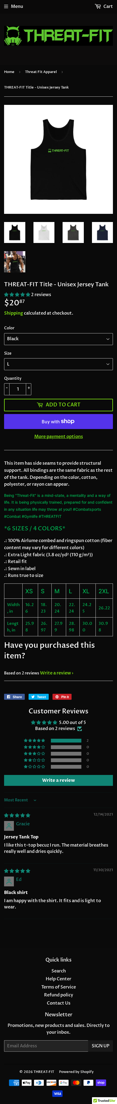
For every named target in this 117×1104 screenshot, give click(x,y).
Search (58, 971)
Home (9, 71)
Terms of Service (58, 987)
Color (9, 328)
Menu (17, 7)
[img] (17, 816)
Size (7, 353)
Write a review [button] (58, 780)
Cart (108, 7)
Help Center (58, 979)
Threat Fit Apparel (41, 71)
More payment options (58, 437)
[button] (17, 295)
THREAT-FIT (43, 1071)
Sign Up (100, 1046)
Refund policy (58, 995)
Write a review (55, 673)
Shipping (13, 313)
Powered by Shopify (76, 1071)
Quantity (12, 378)
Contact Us (58, 1003)
